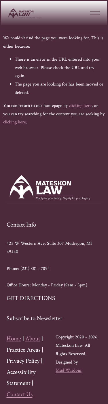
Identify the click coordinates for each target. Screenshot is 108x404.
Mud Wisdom (69, 370)
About (32, 339)
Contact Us (20, 394)
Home (14, 339)
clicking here (80, 106)
